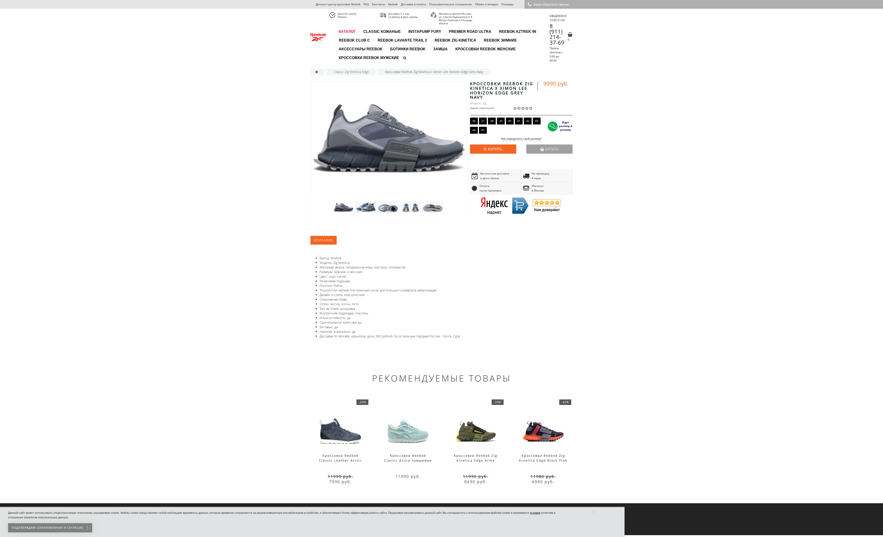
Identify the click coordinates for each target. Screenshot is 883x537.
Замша (440, 49)
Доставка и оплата (413, 4)
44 (474, 130)
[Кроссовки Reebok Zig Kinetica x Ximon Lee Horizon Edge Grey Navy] (343, 207)
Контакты (378, 4)
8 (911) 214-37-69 (557, 34)
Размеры (507, 4)
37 (483, 121)
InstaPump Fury (424, 32)
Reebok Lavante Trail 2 (402, 40)
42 (527, 121)
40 (509, 121)
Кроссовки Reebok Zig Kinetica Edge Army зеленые (475, 460)
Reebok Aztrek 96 (517, 32)
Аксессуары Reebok (361, 49)
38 (491, 121)
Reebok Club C (354, 40)
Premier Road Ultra (470, 32)
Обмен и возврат (486, 4)
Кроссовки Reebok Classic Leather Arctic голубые (340, 460)
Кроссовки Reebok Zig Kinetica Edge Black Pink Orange (543, 460)
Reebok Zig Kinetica (455, 40)
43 (536, 121)
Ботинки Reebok (408, 49)
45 (483, 130)
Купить (552, 149)
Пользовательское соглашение (450, 4)
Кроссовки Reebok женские (485, 49)
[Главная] (316, 72)
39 (500, 121)
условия (535, 512)
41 (518, 121)
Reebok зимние (500, 40)
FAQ (366, 4)
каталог (347, 32)
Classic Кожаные (382, 32)
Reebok (393, 4)
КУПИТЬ (495, 149)
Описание (323, 240)
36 (474, 121)
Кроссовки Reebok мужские (369, 58)
